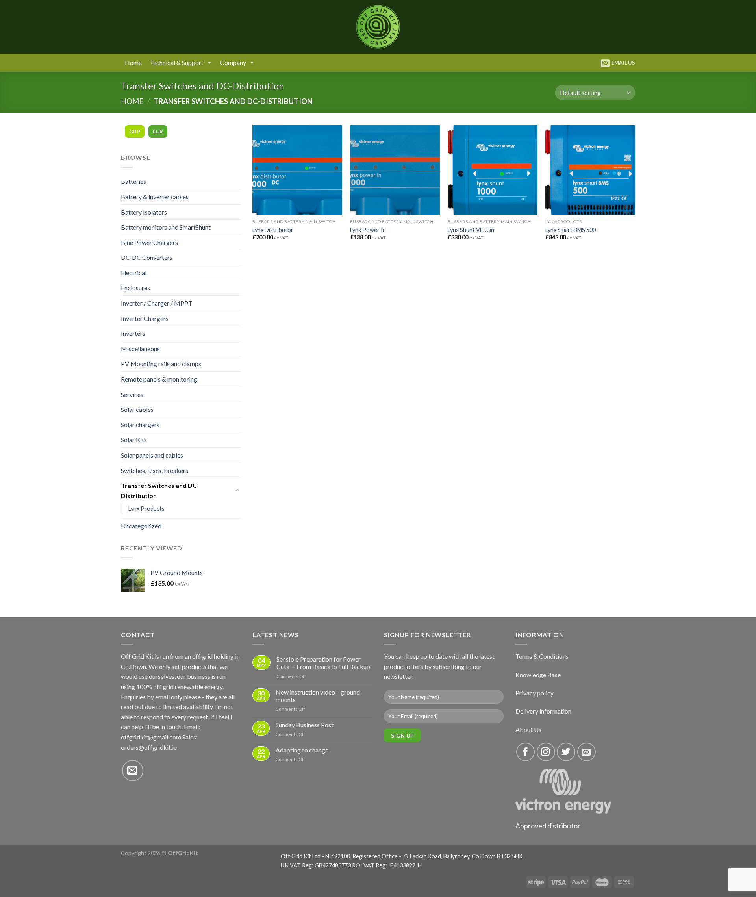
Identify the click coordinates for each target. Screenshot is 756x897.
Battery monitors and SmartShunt (166, 227)
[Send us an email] (132, 770)
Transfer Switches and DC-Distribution (160, 490)
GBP (134, 131)
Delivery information (543, 711)
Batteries (133, 181)
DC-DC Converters (146, 257)
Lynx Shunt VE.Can (471, 229)
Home (133, 62)
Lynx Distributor (272, 229)
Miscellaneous (140, 348)
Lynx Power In (368, 229)
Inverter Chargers (145, 318)
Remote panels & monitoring (159, 379)
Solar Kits (134, 439)
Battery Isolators (144, 212)
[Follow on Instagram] (546, 752)
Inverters (133, 333)
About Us (528, 729)
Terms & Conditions (542, 656)
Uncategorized (141, 526)
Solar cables (137, 409)
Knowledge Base (538, 674)
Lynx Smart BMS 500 (570, 229)
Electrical (133, 272)
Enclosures (135, 287)
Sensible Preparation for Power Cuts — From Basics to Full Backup (323, 662)
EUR (158, 131)
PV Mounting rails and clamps (161, 363)
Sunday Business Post (305, 724)
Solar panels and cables (152, 455)
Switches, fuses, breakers (154, 470)
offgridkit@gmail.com (151, 737)
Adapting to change (302, 750)
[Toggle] (237, 490)
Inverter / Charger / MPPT (157, 303)
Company (233, 62)
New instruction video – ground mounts (318, 695)
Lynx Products (146, 508)
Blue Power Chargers (149, 242)
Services (132, 394)
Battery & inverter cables (155, 196)
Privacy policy (534, 693)
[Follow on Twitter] (566, 752)
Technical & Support (177, 62)
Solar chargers (140, 424)
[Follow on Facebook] (525, 752)
